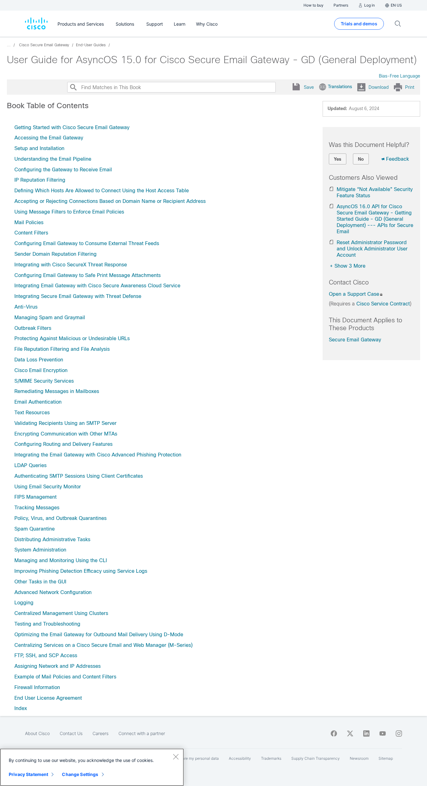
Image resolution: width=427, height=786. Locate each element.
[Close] (176, 756)
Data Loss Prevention (38, 359)
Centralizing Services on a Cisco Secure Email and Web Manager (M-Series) (103, 645)
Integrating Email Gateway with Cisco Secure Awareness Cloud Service (97, 285)
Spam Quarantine (34, 529)
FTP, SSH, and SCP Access (45, 655)
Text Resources (32, 412)
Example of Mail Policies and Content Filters (65, 676)
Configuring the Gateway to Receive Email (63, 169)
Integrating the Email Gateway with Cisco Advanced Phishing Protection (97, 454)
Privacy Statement (28, 774)
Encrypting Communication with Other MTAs (65, 433)
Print (409, 87)
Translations (340, 86)
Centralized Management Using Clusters (61, 613)
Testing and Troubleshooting (47, 624)
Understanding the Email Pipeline (52, 159)
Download (379, 87)
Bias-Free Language (399, 75)
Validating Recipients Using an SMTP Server (65, 423)
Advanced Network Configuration (53, 592)
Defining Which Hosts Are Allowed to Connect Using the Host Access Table (101, 190)
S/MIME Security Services (44, 381)
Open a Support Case (354, 294)
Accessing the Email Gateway (48, 137)
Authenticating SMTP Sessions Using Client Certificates (78, 476)
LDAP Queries (30, 465)
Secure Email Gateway (355, 339)
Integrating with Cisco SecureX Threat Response (70, 264)
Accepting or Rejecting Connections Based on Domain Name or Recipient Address (110, 201)
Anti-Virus (26, 307)
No (361, 159)
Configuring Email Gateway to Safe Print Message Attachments (87, 275)
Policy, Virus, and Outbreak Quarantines (60, 518)
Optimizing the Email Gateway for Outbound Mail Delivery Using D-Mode (98, 634)
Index (20, 708)
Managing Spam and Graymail (49, 317)
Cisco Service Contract (383, 303)
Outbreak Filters (32, 328)
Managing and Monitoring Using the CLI (60, 560)
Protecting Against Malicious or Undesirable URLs (72, 338)
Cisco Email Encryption (41, 370)
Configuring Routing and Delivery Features (63, 444)
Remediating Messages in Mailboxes (56, 391)
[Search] (73, 87)
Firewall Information (37, 687)
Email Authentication (38, 402)
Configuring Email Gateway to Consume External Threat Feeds (86, 243)
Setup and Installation (39, 148)
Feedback (397, 159)
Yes (337, 159)
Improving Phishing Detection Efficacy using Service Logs (80, 571)
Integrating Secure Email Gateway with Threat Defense (77, 296)
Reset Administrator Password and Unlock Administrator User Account (372, 249)
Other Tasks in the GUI (40, 581)
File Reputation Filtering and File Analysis (62, 349)
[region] (92, 767)
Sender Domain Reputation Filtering (55, 254)
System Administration (40, 549)
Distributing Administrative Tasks (52, 539)
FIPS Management (35, 497)
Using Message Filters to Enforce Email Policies (69, 211)
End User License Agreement (48, 698)
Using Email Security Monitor (47, 486)
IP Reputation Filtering (39, 180)
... (9, 45)
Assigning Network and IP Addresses (57, 666)
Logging (23, 602)
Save (309, 87)
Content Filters (31, 232)
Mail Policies (28, 222)
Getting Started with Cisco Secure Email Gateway (71, 127)
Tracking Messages (36, 507)
